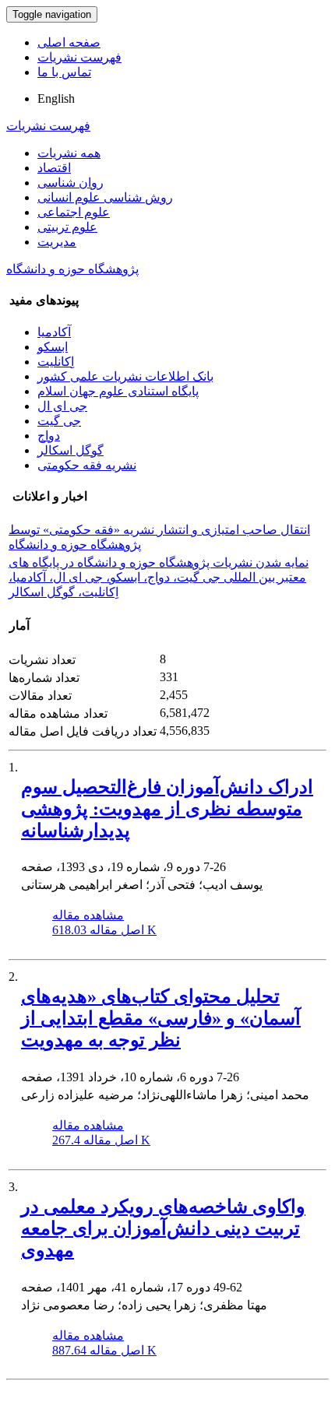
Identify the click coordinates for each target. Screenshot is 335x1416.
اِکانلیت (55, 361)
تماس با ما (64, 72)
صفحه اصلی (68, 42)
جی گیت (59, 420)
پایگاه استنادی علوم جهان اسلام (118, 391)
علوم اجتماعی (73, 212)
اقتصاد (54, 167)
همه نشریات (68, 153)
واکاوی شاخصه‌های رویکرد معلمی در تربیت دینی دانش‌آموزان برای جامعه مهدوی (163, 1228)
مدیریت (56, 241)
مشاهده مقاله (88, 915)
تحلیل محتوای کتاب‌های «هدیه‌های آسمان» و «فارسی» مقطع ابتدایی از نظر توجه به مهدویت (161, 1018)
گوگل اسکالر (70, 450)
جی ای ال (62, 406)
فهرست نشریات (79, 57)
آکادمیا (54, 332)
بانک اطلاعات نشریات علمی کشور (125, 376)
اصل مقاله (104, 929)
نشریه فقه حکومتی (86, 465)
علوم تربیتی (67, 227)
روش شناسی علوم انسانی (105, 197)
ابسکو (52, 346)
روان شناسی (70, 182)
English (56, 98)
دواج (48, 435)
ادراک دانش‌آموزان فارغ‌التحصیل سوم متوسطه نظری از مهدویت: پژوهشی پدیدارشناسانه (167, 809)
